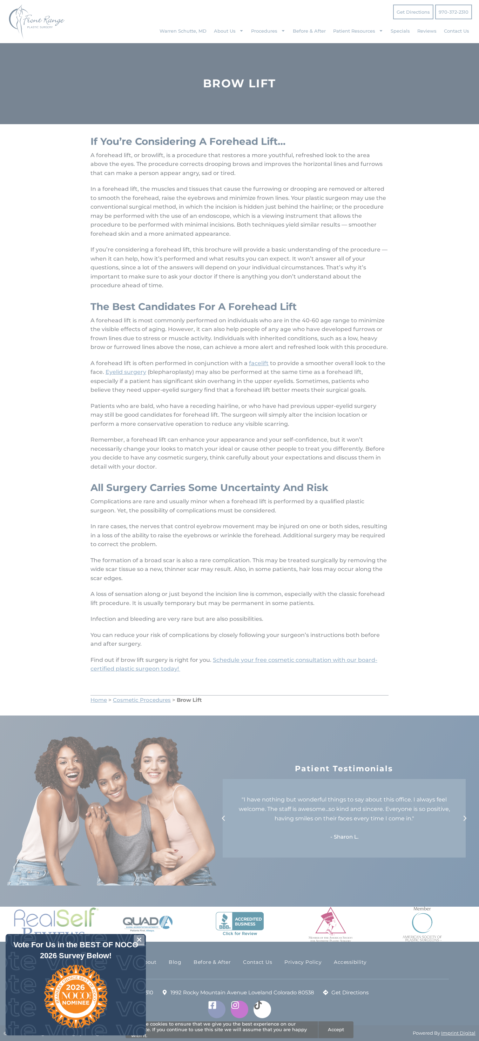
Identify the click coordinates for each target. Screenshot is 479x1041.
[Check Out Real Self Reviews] (56, 924)
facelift (259, 363)
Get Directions (413, 12)
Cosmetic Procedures (142, 700)
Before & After (309, 31)
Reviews (427, 31)
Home (98, 700)
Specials (400, 31)
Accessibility (350, 962)
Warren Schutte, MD (183, 31)
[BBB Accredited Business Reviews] (240, 924)
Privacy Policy (303, 962)
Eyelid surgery (126, 372)
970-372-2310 (453, 12)
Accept (336, 1030)
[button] (223, 818)
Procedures (264, 31)
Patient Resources (354, 31)
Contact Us (456, 31)
